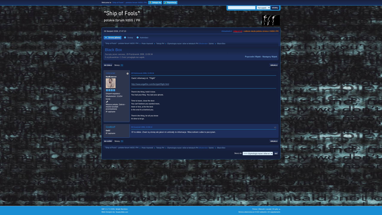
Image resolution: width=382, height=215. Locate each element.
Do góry (108, 141)
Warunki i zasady (265, 209)
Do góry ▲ (277, 209)
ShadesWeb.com (122, 212)
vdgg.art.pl (237, 31)
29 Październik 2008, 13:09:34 (142, 73)
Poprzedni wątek (253, 57)
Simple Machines (121, 209)
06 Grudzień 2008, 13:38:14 (141, 127)
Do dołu (108, 65)
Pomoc (254, 209)
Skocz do (238, 153)
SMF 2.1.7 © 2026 (108, 209)
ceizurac (110, 73)
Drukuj (274, 65)
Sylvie (211, 44)
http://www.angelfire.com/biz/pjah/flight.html (150, 84)
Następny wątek (269, 57)
